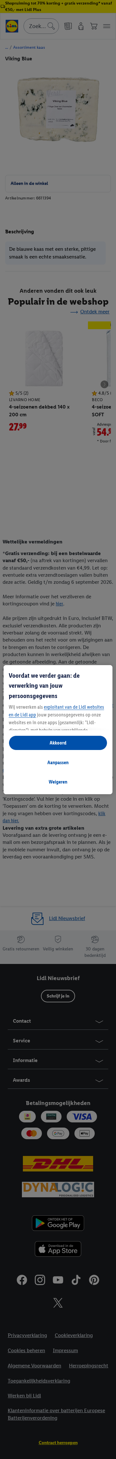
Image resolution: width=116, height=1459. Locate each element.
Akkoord (58, 743)
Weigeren (58, 782)
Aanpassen (58, 762)
